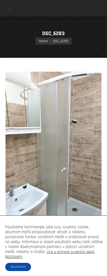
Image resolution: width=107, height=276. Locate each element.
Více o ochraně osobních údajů (70, 251)
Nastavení (13, 256)
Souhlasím (18, 267)
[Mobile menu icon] (8, 8)
